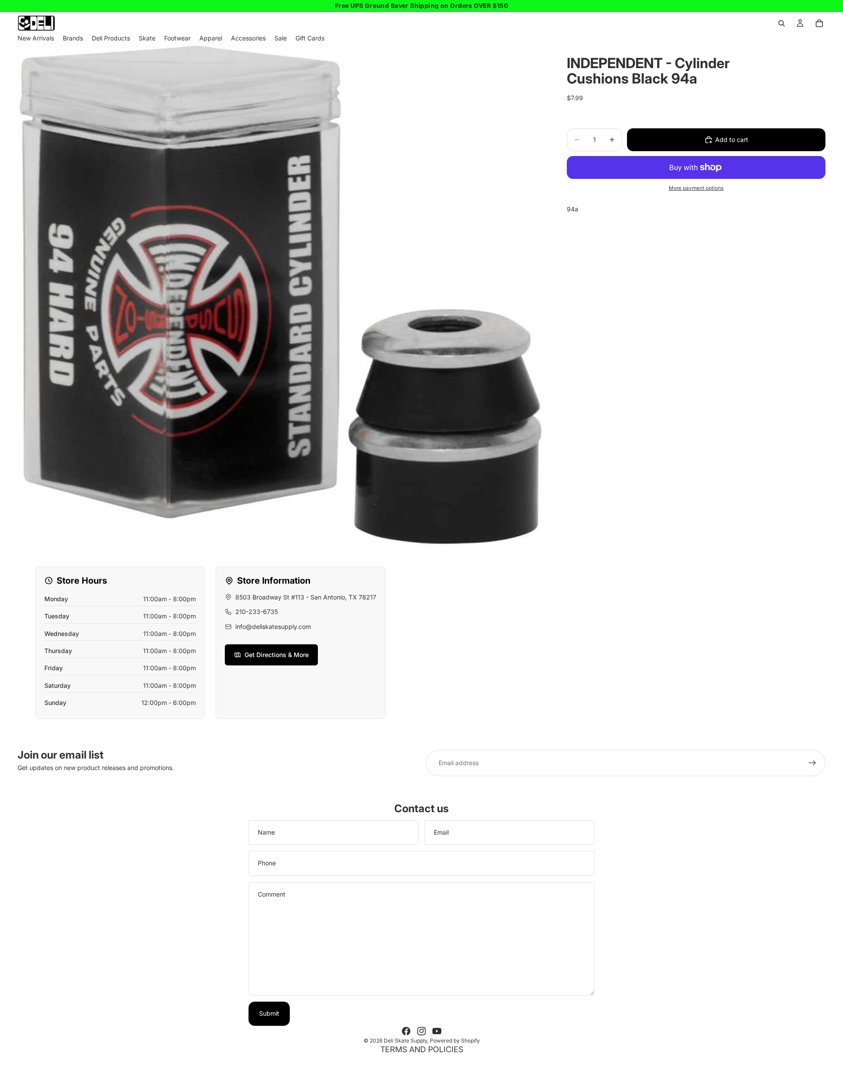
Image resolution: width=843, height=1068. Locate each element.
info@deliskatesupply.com (273, 626)
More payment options (696, 188)
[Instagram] (421, 1031)
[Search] (781, 23)
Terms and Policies (421, 1049)
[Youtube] (437, 1031)
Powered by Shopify (455, 1040)
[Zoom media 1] (282, 297)
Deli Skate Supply (405, 1040)
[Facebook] (406, 1031)
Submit (269, 1013)
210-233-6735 (256, 611)
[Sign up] (812, 763)
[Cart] (819, 23)
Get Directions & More (277, 654)
